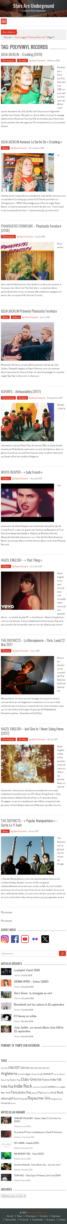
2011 (2, 1068)
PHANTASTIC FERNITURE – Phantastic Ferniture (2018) (31, 228)
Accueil (10, 1216)
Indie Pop (7, 1086)
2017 (17, 1067)
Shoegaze (53, 1099)
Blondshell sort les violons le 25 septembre (39, 1004)
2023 (44, 1068)
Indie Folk (55, 1079)
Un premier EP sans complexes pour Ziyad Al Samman (38, 1132)
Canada (40, 1074)
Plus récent (6, 921)
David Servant (38, 60)
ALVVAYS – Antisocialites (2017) (21, 391)
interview (36, 1087)
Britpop (34, 1074)
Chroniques (8, 60)
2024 (47, 1068)
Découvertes (10, 1219)
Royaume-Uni (39, 1098)
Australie (21, 1074)
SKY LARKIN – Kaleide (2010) (26, 1143)
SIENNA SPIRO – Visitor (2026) (31, 981)
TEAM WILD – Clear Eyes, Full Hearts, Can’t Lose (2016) (37, 1175)
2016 (11, 1068)
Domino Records (59, 1074)
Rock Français (20, 1098)
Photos (6, 650)
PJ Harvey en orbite (25, 1016)
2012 (6, 1068)
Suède (60, 1099)
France (46, 1079)
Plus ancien (6, 912)
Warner (13, 1103)
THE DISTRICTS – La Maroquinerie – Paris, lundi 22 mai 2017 (33, 642)
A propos (51, 1219)
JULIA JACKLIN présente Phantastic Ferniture (29, 311)
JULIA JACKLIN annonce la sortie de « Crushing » (31, 141)
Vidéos (16, 317)
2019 (27, 1067)
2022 (39, 1068)
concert (48, 1073)
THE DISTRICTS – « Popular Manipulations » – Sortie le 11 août (29, 822)
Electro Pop (15, 1079)
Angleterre (9, 1073)
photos (22, 1092)
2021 (35, 1068)
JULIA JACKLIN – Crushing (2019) (21, 54)
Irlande (43, 1087)
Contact (62, 1219)
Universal (5, 1103)
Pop (40, 1092)
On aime (22, 60)
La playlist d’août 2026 (27, 970)
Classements (37, 1219)
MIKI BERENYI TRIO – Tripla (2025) (29, 1153)
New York (5, 1092)
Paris (14, 1092)
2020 (32, 1068)
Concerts (43, 1216)
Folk (39, 1079)
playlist (34, 1092)
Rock (53, 1092)
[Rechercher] (62, 953)
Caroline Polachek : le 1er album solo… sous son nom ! (37, 1164)
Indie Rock (23, 1086)
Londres (51, 1086)
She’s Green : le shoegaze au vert (33, 993)
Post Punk (47, 1092)
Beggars (28, 1074)
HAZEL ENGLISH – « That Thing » (21, 560)
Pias (28, 1092)
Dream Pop (5, 1080)
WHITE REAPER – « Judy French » (22, 472)
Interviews (55, 1216)
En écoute (24, 1219)
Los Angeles (60, 1087)
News (5, 148)
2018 (22, 1067)
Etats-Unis (29, 1079)
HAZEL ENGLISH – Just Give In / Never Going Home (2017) (32, 731)
